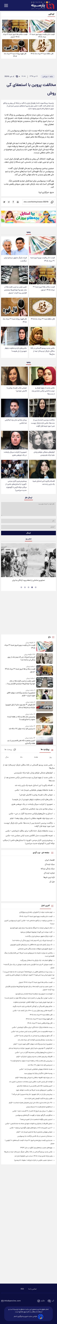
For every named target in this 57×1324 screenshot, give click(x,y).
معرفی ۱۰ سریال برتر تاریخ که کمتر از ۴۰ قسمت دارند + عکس (32, 1111)
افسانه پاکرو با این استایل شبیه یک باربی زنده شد (44, 483)
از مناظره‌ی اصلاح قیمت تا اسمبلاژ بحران (39, 1107)
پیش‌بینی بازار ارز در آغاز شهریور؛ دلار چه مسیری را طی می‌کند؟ (32, 1094)
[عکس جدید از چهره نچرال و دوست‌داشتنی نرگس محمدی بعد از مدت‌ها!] (42, 376)
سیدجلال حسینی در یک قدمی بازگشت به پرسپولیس (34, 1136)
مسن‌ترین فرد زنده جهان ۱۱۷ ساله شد (22, 728)
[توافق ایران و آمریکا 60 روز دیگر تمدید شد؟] (28, 560)
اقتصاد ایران (50, 860)
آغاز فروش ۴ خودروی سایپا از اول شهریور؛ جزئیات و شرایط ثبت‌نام (20, 706)
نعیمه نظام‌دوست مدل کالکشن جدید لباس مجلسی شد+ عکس (29, 835)
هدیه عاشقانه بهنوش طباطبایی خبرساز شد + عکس (34, 790)
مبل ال (52, 881)
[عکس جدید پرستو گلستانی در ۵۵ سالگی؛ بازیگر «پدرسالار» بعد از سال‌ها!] (42, 336)
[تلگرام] (8, 202)
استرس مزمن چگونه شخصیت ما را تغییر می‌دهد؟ (36, 1119)
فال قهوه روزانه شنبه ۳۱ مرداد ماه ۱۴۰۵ (15, 55)
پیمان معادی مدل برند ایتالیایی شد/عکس (16, 421)
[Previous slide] (4, 559)
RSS (22, 1289)
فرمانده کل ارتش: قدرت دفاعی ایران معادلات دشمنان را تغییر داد (30, 1082)
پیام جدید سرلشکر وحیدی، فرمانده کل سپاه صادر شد (35, 1040)
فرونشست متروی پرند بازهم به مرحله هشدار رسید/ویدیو (34, 994)
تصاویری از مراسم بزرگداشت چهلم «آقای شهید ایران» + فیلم (21, 694)
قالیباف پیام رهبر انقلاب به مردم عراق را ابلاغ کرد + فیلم (34, 1056)
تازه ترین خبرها (49, 877)
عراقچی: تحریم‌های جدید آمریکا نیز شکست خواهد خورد (34, 1090)
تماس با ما (32, 1289)
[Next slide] (53, 559)
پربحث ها (8, 749)
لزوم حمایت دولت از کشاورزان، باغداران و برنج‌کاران (35, 912)
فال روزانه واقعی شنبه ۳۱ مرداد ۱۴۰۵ (39, 1023)
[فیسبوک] (13, 202)
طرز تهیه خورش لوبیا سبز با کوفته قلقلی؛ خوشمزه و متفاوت (32, 1002)
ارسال (28, 533)
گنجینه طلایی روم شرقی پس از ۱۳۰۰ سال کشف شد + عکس (32, 1010)
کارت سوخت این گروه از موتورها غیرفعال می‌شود (36, 932)
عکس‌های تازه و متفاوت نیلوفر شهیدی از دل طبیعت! (16, 350)
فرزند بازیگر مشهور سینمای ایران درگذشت (15, 259)
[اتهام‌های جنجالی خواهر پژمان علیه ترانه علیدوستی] (42, 440)
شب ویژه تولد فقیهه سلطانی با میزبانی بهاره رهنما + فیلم (31, 818)
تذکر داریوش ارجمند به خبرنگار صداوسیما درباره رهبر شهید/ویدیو (31, 928)
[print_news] (17, 202)
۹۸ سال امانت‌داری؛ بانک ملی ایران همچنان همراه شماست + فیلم (30, 1103)
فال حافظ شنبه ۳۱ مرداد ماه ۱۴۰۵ (42, 54)
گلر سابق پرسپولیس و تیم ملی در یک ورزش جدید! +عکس (33, 1036)
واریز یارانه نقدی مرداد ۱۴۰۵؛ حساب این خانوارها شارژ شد (33, 1156)
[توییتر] (4, 202)
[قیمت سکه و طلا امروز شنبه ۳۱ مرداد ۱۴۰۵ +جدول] (15, 26)
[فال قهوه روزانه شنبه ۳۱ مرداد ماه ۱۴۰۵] (15, 45)
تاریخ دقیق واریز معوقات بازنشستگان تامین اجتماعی (35, 949)
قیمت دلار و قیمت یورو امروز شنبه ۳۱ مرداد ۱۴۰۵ (42, 35)
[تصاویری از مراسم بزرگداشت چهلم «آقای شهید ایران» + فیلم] (44, 694)
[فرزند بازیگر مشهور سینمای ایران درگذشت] (14, 245)
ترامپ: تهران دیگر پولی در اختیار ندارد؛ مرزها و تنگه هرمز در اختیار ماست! (28, 998)
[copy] (52, 202)
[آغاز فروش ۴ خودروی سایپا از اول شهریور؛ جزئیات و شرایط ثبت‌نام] (44, 706)
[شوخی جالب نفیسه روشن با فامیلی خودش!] (14, 376)
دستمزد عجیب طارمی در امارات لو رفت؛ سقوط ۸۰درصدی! (33, 1160)
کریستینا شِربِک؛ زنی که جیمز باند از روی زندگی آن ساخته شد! (21, 658)
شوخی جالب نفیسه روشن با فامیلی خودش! (17, 389)
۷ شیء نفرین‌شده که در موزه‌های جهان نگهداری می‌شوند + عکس (31, 1128)
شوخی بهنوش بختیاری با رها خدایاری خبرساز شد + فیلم (34, 1132)
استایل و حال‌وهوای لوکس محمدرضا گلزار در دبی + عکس (31, 813)
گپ (53, 1301)
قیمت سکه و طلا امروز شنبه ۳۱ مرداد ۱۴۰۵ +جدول (15, 35)
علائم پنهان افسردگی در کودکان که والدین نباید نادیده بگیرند (32, 1006)
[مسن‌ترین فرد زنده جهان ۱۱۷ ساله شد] (44, 730)
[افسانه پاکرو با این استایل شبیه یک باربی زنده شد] (42, 469)
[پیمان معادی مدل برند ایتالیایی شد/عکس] (14, 408)
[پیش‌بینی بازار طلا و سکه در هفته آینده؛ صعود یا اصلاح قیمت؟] (44, 718)
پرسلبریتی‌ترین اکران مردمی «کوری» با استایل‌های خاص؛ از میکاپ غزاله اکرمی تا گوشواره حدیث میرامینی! (16, 486)
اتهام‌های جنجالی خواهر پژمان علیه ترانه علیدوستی (44, 454)
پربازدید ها (45, 749)
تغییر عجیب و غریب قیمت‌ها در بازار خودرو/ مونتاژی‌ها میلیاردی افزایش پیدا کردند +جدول (15, 290)
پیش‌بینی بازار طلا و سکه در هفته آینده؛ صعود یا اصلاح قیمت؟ (21, 718)
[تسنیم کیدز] (28, 218)
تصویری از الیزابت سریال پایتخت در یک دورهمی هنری (15, 454)
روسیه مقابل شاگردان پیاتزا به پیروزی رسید (38, 1073)
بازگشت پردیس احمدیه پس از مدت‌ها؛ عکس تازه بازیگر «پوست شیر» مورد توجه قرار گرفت (43, 423)
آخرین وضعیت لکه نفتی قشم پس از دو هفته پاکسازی (21, 742)
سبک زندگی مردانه (48, 868)
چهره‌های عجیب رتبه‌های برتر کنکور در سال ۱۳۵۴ (36, 1147)
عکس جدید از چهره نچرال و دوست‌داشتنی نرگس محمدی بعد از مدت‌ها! (43, 391)
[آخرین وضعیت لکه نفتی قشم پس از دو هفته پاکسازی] (44, 742)
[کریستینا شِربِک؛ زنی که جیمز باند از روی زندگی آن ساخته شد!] (44, 658)
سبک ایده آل (50, 864)
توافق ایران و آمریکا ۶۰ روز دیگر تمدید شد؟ (28, 580)
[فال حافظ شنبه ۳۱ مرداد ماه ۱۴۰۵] (42, 45)
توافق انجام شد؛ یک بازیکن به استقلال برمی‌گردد (36, 960)
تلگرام (43, 1301)
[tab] (35, 587)
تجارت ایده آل (49, 873)
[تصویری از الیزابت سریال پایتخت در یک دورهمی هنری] (14, 440)
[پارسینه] (41, 5)
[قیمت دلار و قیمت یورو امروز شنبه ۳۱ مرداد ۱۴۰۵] (42, 26)
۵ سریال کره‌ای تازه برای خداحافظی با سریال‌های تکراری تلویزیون (31, 944)
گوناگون (51, 14)
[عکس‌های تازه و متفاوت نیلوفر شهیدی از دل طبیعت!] (14, 336)
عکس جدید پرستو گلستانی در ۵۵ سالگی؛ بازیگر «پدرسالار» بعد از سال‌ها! (42, 351)
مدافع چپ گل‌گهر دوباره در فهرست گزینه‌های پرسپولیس (34, 1115)
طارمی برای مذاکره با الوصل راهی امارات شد (38, 1098)
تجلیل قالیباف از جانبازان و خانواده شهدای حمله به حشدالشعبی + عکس (28, 1123)
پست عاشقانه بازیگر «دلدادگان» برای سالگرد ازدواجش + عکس (29, 831)
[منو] (6, 5)
